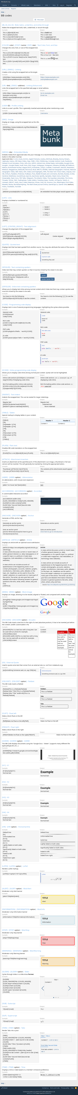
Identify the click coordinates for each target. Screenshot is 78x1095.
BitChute (49, 159)
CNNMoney (44, 161)
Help (72, 1088)
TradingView (22, 180)
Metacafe (21, 170)
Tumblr (51, 180)
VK (45, 182)
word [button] (64, 296)
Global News (50, 163)
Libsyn (42, 167)
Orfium (7, 174)
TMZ (15, 180)
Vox (54, 182)
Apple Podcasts (34, 159)
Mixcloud (28, 170)
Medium (5, 170)
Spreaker (48, 176)
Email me (44, 95)
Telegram (30, 178)
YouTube (18, 186)
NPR (44, 172)
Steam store (56, 176)
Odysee (69, 172)
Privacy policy (65, 1088)
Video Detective (28, 182)
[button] (8, 5)
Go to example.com (47, 93)
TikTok (11, 180)
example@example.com (49, 79)
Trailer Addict (31, 180)
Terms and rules (55, 1088)
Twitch (65, 180)
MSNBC (45, 170)
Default (5, 1088)
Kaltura (4, 167)
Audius (43, 159)
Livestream (56, 167)
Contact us (45, 1088)
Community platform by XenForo (39, 1091)
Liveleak (48, 167)
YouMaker (10, 186)
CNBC (33, 161)
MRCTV (39, 170)
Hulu (25, 165)
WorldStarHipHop (20, 184)
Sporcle (28, 176)
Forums (14, 5)
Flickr (22, 163)
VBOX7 (11, 182)
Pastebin (14, 174)
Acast (20, 159)
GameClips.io (53, 184)
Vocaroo (50, 182)
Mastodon (70, 167)
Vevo (21, 182)
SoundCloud (21, 176)
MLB (34, 170)
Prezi (33, 174)
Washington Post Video (65, 182)
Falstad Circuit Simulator (10, 163)
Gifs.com (28, 163)
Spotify (42, 176)
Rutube (66, 174)
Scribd (72, 174)
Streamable (6, 178)
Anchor (25, 159)
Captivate (5, 161)
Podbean (28, 174)
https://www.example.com (50, 77)
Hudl (21, 165)
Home (5, 5)
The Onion (68, 178)
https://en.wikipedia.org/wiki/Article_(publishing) (61, 585)
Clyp (28, 161)
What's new (25, 5)
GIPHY (34, 163)
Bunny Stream (64, 159)
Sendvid (5, 176)
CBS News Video (20, 161)
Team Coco (14, 178)
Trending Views (42, 180)
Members (37, 5)
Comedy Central (54, 161)
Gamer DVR (63, 184)
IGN (29, 165)
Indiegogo (40, 165)
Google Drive (68, 163)
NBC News (19, 172)
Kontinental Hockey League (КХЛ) (19, 167)
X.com (15, 159)
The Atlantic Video (40, 178)
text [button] (42, 485)
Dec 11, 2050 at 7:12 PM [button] (51, 1075)
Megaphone (13, 170)
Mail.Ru (63, 167)
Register (13, 9)
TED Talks (22, 178)
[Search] (75, 5)
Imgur (34, 165)
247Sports (58, 180)
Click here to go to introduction (51, 532)
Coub (62, 161)
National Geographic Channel (59, 170)
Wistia (11, 184)
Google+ (5, 165)
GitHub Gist (41, 163)
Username (44, 113)
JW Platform (70, 165)
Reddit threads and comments (46, 174)
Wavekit (5, 184)
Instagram (48, 165)
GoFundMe (59, 163)
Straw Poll (64, 176)
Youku (4, 186)
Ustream (5, 182)
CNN (37, 161)
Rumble (60, 174)
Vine (41, 182)
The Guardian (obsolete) (55, 178)
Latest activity (5, 9)
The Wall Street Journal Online (37, 184)
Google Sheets (14, 165)
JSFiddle (62, 165)
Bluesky (55, 159)
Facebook (68, 161)
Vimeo (37, 182)
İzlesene (56, 165)
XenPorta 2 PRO (31, 1093)
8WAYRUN (48, 1093)
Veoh (16, 182)
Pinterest (21, 174)
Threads (5, 180)
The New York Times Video (56, 172)
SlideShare (12, 176)
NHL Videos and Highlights (33, 172)
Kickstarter (36, 167)
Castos (11, 161)
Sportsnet (35, 176)
